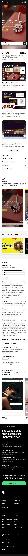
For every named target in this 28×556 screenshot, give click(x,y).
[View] (12, 246)
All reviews (5, 278)
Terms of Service (6, 539)
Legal (15, 524)
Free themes (17, 503)
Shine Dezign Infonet (8, 59)
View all (16, 372)
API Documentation (6, 521)
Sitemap (4, 549)
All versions (12, 353)
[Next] (25, 234)
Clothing (4, 500)
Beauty (3, 503)
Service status (18, 527)
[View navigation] (25, 2)
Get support (6, 343)
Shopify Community (6, 524)
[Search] (22, 2)
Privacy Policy (5, 542)
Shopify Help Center (7, 519)
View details (5, 353)
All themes (14, 343)
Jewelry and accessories (5, 506)
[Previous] (22, 234)
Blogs (3, 527)
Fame (8, 56)
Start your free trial (14, 483)
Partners (16, 521)
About (15, 519)
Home (3, 510)
